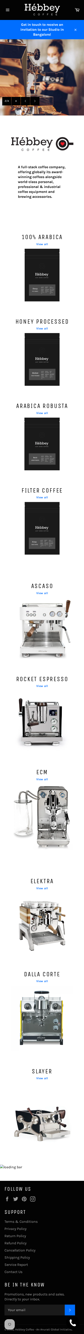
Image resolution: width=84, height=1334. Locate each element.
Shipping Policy (17, 1257)
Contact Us (13, 1272)
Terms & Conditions (21, 1221)
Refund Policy (15, 1243)
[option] (42, 77)
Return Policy (15, 1236)
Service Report (16, 1264)
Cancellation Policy (19, 1250)
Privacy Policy (15, 1229)
